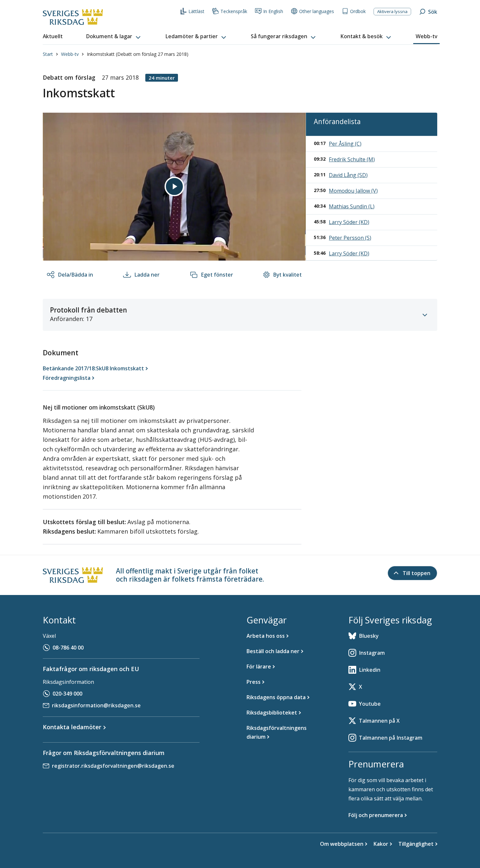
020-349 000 (67, 693)
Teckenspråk (233, 11)
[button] (114, 36)
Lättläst (196, 11)
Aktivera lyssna (392, 11)
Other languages (316, 11)
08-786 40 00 (68, 647)
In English (273, 11)
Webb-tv (70, 54)
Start (48, 54)
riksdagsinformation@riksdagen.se (96, 705)
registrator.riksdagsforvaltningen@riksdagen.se (113, 765)
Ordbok (358, 11)
